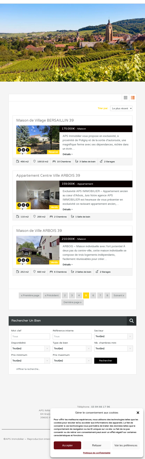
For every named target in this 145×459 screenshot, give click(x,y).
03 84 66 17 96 (100, 406)
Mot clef (16, 330)
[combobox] (113, 336)
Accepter (67, 445)
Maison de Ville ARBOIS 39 (39, 231)
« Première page (30, 295)
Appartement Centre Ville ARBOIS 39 (48, 176)
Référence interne (63, 330)
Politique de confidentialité (96, 453)
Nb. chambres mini (105, 342)
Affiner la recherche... (28, 369)
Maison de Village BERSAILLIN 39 (45, 120)
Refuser (96, 445)
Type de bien (60, 342)
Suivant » (119, 295)
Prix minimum (19, 354)
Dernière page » (73, 302)
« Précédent (52, 295)
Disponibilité (18, 342)
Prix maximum (61, 354)
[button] (138, 412)
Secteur (98, 330)
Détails (67, 154)
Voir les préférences (125, 445)
